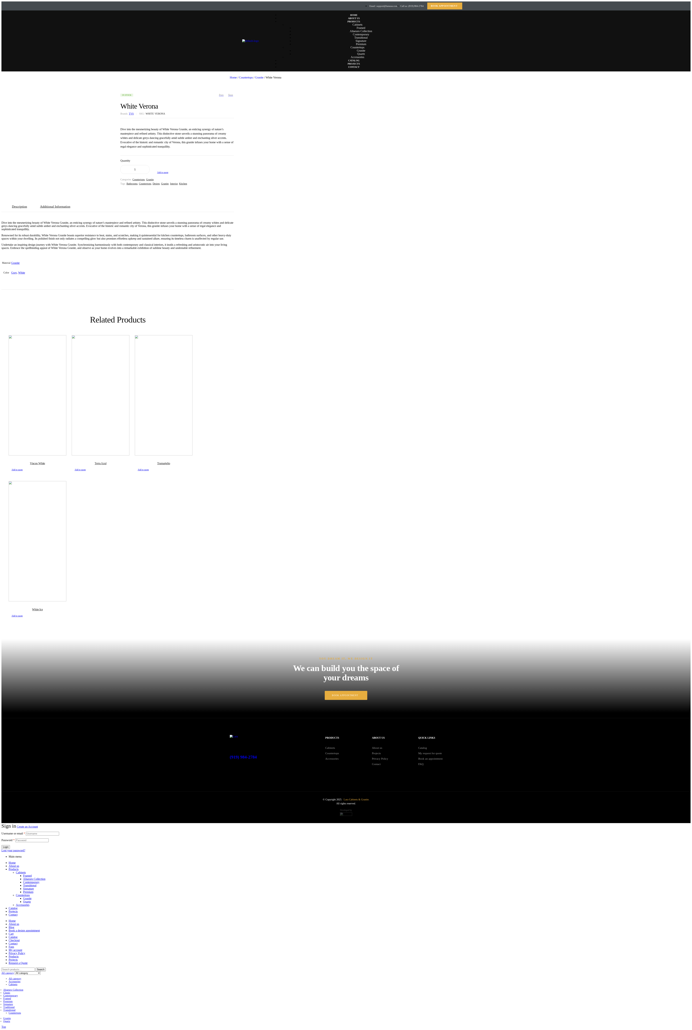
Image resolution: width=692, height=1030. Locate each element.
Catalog (422, 747)
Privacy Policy (380, 758)
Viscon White (37, 463)
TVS (131, 113)
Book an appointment (430, 758)
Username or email (13, 833)
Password (8, 840)
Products (14, 869)
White (21, 272)
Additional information (55, 206)
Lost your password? (13, 850)
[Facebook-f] (232, 6)
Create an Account (27, 826)
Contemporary (31, 882)
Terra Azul (100, 463)
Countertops (246, 77)
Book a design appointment (24, 930)
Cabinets (330, 747)
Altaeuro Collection (34, 878)
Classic (6, 992)
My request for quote (430, 753)
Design (156, 183)
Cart (11, 933)
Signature (28, 888)
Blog (11, 927)
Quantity (125, 160)
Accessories (332, 758)
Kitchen (183, 183)
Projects (376, 753)
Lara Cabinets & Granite (356, 799)
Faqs (11, 946)
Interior (174, 183)
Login (5, 847)
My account (15, 950)
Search (40, 969)
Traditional (9, 1007)
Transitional (29, 885)
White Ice (37, 609)
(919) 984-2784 (243, 757)
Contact (376, 764)
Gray (14, 272)
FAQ (420, 764)
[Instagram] (238, 6)
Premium (28, 891)
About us (377, 747)
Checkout (14, 940)
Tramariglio (163, 463)
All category (15, 978)
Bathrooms (132, 183)
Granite (259, 77)
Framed (27, 875)
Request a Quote (18, 963)
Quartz (27, 901)
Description (19, 206)
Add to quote (162, 172)
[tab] (21, 206)
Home (233, 77)
